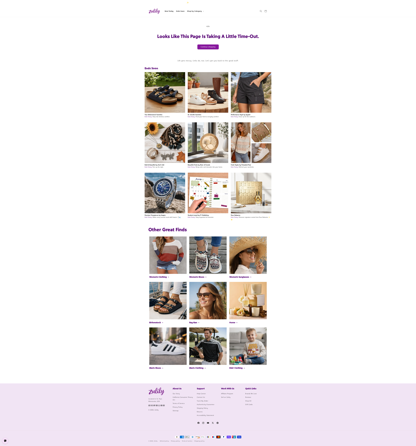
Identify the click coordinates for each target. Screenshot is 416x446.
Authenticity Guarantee (205, 404)
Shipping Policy (202, 408)
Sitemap (176, 411)
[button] (195, 11)
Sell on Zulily (225, 397)
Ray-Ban (193, 322)
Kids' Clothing (236, 368)
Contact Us (201, 397)
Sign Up (264, 3)
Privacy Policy (178, 407)
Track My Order (202, 401)
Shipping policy (199, 441)
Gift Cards (249, 404)
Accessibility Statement (205, 415)
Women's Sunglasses (239, 277)
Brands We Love (251, 393)
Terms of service (187, 441)
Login (257, 3)
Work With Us (227, 388)
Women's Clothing (158, 277)
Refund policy (164, 441)
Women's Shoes (196, 277)
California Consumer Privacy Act (183, 398)
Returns (199, 412)
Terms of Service (179, 403)
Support (201, 388)
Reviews (248, 397)
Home (232, 322)
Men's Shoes (155, 368)
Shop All (248, 401)
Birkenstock (155, 322)
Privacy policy (175, 441)
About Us (177, 388)
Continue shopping (208, 47)
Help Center (201, 393)
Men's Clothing (196, 368)
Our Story (176, 393)
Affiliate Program (227, 393)
